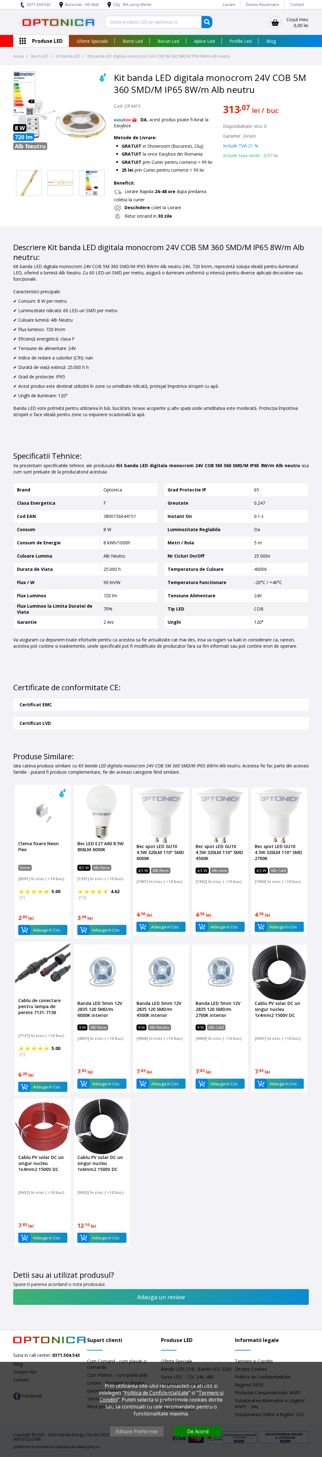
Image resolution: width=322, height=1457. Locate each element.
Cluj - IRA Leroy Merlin (132, 4)
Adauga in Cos (46, 930)
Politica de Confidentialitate (156, 1392)
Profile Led (241, 41)
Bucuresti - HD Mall (82, 4)
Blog (271, 41)
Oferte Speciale (92, 41)
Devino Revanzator (263, 4)
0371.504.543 (39, 4)
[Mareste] (29, 183)
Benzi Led (133, 41)
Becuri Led (168, 41)
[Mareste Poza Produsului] (60, 164)
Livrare (229, 4)
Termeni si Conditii (254, 1361)
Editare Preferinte (137, 1431)
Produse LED (47, 40)
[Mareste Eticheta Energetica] (24, 114)
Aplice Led (204, 41)
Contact (297, 4)
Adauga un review (161, 1297)
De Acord (197, 1431)
